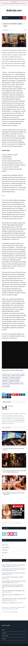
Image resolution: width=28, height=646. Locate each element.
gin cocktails (6, 386)
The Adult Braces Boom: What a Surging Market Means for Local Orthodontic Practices (12, 585)
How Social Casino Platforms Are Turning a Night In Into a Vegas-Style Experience (14, 471)
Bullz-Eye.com (14, 10)
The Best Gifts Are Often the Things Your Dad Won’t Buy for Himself (14, 3)
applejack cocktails (15, 377)
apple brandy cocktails (18, 375)
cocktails (5, 383)
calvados (5, 380)
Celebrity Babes (5, 547)
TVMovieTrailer (19, 370)
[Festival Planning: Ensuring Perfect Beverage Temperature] (14, 483)
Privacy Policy (5, 635)
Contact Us (4, 632)
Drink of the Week (14, 383)
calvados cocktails (14, 380)
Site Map (4, 638)
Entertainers (5, 550)
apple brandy (6, 375)
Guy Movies (4, 552)
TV (2, 555)
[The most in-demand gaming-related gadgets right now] (14, 439)
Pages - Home (5, 544)
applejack (5, 377)
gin (22, 383)
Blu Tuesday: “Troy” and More (8, 602)
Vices (25, 30)
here (16, 611)
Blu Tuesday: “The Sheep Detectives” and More (12, 577)
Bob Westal (5, 30)
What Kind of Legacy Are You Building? (10, 594)
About (3, 629)
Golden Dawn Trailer (7, 370)
